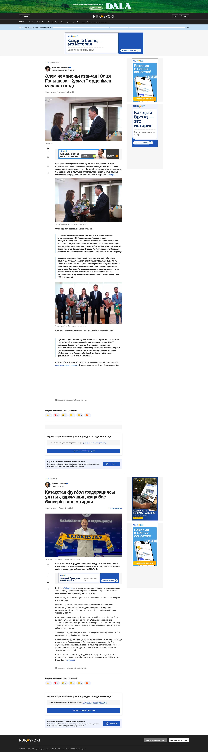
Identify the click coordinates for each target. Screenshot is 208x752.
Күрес (57, 22)
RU (175, 16)
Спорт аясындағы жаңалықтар (98, 22)
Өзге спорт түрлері (67, 22)
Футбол (31, 22)
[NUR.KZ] (104, 16)
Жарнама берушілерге (178, 740)
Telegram (68, 588)
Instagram (113, 464)
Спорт (21, 22)
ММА (38, 22)
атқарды (71, 660)
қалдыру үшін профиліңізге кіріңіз (94, 443)
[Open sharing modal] (48, 165)
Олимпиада (81, 22)
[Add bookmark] (48, 173)
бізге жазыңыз (81, 400)
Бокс (44, 22)
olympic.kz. (112, 175)
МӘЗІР (26, 16)
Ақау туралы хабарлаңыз (155, 740)
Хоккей (50, 22)
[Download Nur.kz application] (104, 6)
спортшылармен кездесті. (67, 365)
